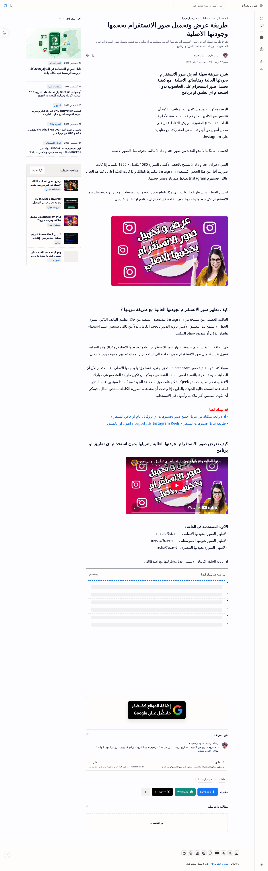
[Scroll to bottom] (7, 855)
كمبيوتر (57, 105)
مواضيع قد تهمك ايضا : (212, 574)
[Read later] (93, 55)
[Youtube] (217, 853)
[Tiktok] (197, 853)
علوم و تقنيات (249, 5)
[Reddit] (184, 853)
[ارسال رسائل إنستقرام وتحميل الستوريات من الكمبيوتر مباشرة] (192, 764)
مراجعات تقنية (54, 86)
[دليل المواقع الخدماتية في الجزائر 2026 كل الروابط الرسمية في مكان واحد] (53, 43)
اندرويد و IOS (55, 124)
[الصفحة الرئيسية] (261, 18)
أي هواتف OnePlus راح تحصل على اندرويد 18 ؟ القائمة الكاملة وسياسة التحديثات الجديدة (55, 93)
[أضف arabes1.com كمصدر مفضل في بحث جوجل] (157, 710)
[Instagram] (204, 853)
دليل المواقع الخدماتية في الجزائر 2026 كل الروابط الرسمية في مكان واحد (55, 71)
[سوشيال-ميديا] (205, 779)
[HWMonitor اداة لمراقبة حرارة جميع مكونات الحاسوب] (121, 764)
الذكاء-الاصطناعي (53, 142)
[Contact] (261, 68)
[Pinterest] (190, 853)
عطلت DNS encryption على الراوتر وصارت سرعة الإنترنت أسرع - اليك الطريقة (56, 112)
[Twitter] (230, 853)
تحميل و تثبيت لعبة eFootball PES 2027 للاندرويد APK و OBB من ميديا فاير (54, 131)
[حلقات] (222, 779)
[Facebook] (236, 853)
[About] (261, 61)
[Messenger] (210, 853)
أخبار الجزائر (55, 63)
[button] (261, 5)
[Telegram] (223, 853)
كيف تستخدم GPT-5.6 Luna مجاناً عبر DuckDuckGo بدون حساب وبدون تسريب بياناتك (55, 150)
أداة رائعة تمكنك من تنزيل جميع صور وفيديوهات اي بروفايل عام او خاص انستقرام (168, 416)
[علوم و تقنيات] (207, 55)
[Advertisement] (119, 103)
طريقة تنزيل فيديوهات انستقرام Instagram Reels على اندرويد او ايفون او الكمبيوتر (166, 423)
